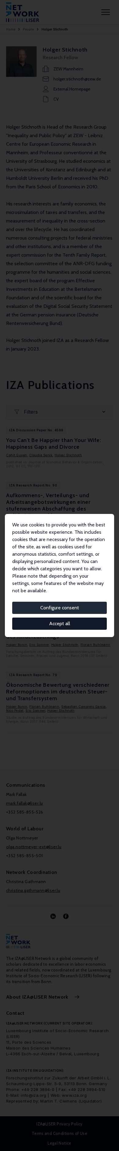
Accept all (59, 623)
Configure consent (59, 608)
